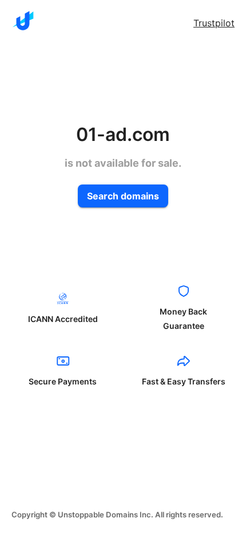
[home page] (22, 20)
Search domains (123, 196)
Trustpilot (214, 23)
